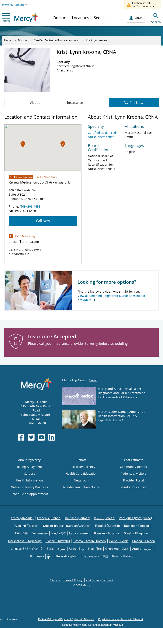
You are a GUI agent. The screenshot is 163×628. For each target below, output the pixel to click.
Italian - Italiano (122, 556)
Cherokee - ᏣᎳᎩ (117, 548)
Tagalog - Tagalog (136, 525)
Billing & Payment (29, 467)
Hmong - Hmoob (143, 541)
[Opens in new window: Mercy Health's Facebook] (21, 437)
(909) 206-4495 (30, 206)
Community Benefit (133, 467)
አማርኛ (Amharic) (22, 518)
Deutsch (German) (77, 518)
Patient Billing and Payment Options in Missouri (66, 619)
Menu (6, 21)
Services (101, 17)
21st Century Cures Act (99, 580)
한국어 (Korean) (104, 518)
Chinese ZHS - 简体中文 (27, 548)
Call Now (136, 102)
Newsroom (81, 480)
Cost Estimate (133, 460)
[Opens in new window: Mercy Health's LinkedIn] (51, 437)
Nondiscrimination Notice (81, 487)
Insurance (75, 102)
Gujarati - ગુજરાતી (67, 556)
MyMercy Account (13, 4)
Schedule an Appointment (29, 494)
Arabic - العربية (142, 548)
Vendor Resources (133, 487)
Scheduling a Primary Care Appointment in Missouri (92, 624)
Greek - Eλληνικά (136, 533)
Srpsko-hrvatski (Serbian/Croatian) (67, 525)
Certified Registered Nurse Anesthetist (56, 40)
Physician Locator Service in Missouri (120, 619)
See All (93, 380)
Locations (80, 17)
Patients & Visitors (133, 473)
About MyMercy (29, 460)
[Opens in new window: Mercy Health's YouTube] (41, 437)
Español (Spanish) (107, 525)
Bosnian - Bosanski (107, 533)
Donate (81, 460)
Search (156, 22)
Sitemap (55, 580)
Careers (29, 473)
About (35, 102)
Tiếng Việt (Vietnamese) (31, 533)
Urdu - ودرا (76, 548)
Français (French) (49, 518)
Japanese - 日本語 (95, 556)
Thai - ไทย (95, 548)
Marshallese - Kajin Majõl (25, 541)
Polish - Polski (118, 541)
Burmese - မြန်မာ (41, 556)
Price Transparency (81, 467)
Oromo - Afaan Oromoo (89, 541)
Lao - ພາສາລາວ (79, 533)
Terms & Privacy (73, 580)
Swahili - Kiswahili (58, 541)
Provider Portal (133, 480)
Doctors (60, 17)
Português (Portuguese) (135, 518)
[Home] (26, 17)
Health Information (29, 480)
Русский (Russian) (26, 525)
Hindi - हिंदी (58, 533)
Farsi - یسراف (56, 548)
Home (7, 40)
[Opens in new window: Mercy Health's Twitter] (31, 437)
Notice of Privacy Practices (29, 487)
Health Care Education (81, 473)
